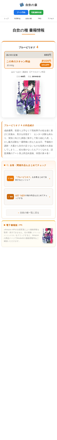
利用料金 (17, 18)
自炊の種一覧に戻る (28, 212)
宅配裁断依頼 (36, 12)
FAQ (39, 18)
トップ (6, 18)
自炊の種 (28, 18)
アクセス (51, 18)
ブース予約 (21, 12)
